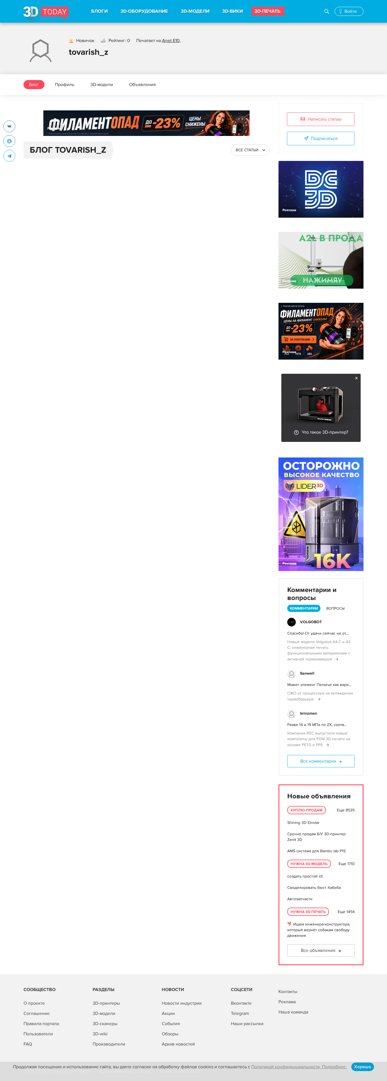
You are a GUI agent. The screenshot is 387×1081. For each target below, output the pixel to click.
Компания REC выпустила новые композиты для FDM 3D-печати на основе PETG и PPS (318, 739)
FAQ (28, 1044)
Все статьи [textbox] (247, 150)
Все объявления (318, 950)
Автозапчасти (299, 899)
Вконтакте (241, 1003)
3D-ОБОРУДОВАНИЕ (144, 11)
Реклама (54, 128)
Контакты (287, 991)
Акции (168, 1013)
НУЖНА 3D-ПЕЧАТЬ (308, 912)
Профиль (64, 84)
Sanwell (307, 673)
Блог (34, 84)
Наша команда (293, 1012)
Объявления (142, 84)
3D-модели (101, 84)
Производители (109, 1044)
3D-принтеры (106, 1003)
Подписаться (324, 138)
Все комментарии (318, 761)
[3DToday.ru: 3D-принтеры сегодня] (46, 15)
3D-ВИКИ (232, 11)
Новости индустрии (182, 1003)
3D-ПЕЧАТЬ (267, 11)
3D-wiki (100, 1034)
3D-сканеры (105, 1024)
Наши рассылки (247, 1024)
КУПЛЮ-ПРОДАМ (306, 810)
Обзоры (170, 1034)
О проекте (34, 1003)
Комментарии (304, 608)
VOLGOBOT (311, 622)
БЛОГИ (99, 11)
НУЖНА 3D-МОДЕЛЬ (309, 864)
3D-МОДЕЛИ (195, 11)
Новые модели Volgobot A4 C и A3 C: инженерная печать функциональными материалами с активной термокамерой (318, 650)
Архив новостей (178, 1044)
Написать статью (324, 119)
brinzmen (308, 713)
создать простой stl (305, 876)
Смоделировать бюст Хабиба (314, 887)
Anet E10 (171, 40)
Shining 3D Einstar (303, 822)
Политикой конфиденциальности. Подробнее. (299, 1067)
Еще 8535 (346, 810)
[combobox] (250, 150)
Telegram (240, 1013)
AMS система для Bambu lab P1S (316, 851)
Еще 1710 (347, 863)
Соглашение (37, 1013)
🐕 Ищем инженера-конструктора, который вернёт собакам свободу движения (318, 930)
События (171, 1024)
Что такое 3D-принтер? (325, 432)
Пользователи (38, 1034)
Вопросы (335, 608)
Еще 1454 (346, 911)
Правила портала (41, 1024)
